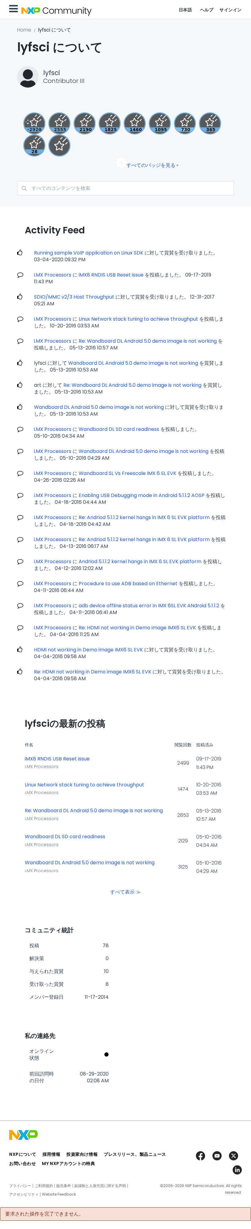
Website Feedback (59, 1194)
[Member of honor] (34, 123)
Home (24, 29)
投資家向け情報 (82, 1154)
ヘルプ (207, 10)
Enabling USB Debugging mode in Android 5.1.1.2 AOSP (141, 495)
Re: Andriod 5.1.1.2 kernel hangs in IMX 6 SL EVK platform (144, 517)
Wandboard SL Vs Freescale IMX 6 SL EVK (127, 473)
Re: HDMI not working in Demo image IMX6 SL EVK (137, 627)
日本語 (185, 10)
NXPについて (22, 1154)
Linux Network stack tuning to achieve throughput (138, 318)
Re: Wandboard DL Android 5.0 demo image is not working (148, 341)
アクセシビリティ (24, 1194)
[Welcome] (59, 145)
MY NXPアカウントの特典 (68, 1163)
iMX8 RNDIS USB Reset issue (111, 274)
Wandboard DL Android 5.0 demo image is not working (133, 363)
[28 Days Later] (34, 145)
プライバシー (20, 1186)
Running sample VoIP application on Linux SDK (88, 252)
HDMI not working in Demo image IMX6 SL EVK (88, 649)
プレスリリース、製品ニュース (135, 1154)
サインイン (230, 10)
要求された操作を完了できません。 (44, 1214)
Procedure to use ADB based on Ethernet (128, 583)
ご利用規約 (44, 1186)
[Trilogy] (160, 123)
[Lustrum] (110, 123)
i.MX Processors (52, 274)
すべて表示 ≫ (125, 891)
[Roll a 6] (84, 123)
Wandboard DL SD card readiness (119, 429)
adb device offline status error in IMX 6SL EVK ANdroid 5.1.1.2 (149, 605)
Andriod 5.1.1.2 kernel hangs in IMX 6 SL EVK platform (140, 561)
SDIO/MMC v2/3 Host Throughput (74, 296)
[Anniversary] (210, 123)
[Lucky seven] (59, 123)
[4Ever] (135, 123)
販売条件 (63, 1186)
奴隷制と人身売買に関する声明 (100, 1186)
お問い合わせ (22, 1163)
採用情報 (51, 1154)
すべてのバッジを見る (150, 165)
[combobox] (125, 188)
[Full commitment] (185, 123)
